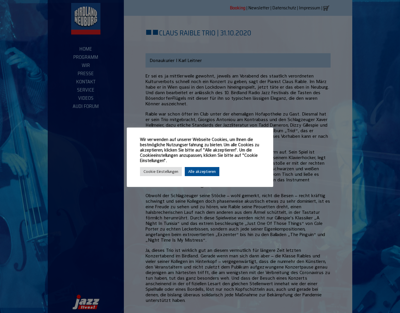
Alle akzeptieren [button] (202, 171)
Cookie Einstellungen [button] (160, 171)
